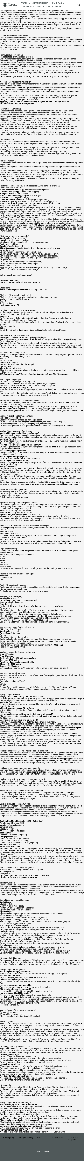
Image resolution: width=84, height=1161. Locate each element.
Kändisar (57, 3)
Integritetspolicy (26, 1137)
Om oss (39, 1137)
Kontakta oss (57, 1137)
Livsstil (24, 3)
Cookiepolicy (8, 1137)
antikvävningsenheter (21, 90)
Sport (26, 6)
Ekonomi (37, 6)
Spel (48, 6)
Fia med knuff (6, 578)
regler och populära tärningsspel (53, 374)
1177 (5, 170)
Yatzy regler (16, 622)
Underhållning (40, 3)
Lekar (58, 6)
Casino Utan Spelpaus (73, 1138)
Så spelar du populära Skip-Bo (23, 877)
